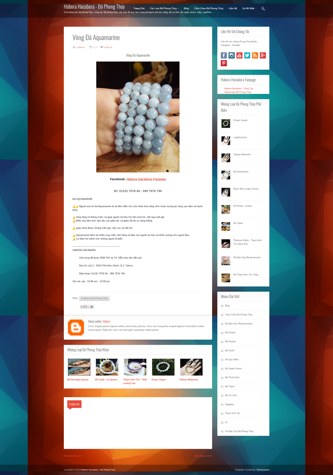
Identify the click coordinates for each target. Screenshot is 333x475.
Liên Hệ (233, 8)
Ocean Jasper (158, 379)
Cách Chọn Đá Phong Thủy (208, 8)
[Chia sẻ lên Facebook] (92, 306)
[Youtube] (239, 55)
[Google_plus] (263, 55)
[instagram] (232, 55)
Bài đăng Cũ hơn (203, 456)
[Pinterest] (224, 63)
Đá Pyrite (229, 350)
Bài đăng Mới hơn (73, 456)
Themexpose (263, 470)
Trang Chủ (139, 8)
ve (226, 422)
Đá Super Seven (233, 368)
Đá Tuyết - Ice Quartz (106, 379)
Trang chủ (139, 456)
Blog (186, 8)
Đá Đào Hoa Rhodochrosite (247, 257)
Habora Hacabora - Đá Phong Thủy (94, 6)
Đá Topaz (238, 223)
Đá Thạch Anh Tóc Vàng (245, 274)
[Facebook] (224, 55)
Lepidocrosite (240, 137)
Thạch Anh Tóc (232, 413)
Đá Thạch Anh (232, 377)
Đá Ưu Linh (231, 395)
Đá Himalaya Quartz (77, 379)
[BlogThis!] (85, 306)
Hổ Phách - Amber (242, 206)
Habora (106, 321)
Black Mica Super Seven (245, 189)
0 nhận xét (108, 47)
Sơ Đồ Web (248, 8)
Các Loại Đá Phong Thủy (162, 8)
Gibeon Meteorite (189, 379)
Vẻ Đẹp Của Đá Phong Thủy (94, 298)
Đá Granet (230, 332)
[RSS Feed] (255, 55)
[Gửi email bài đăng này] (82, 306)
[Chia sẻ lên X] (88, 306)
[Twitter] (247, 55)
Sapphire (229, 404)
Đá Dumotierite (240, 171)
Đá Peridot (230, 341)
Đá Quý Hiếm (232, 359)
